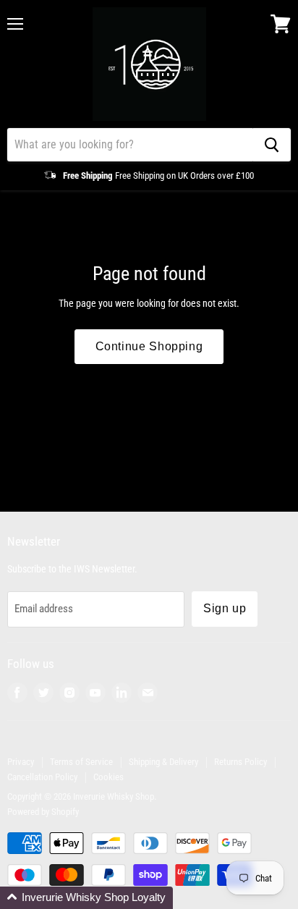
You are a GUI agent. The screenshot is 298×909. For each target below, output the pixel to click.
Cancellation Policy (42, 776)
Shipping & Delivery (163, 761)
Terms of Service (81, 761)
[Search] (271, 144)
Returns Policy (240, 761)
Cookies (108, 776)
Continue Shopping (149, 346)
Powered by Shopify (43, 811)
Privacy (20, 761)
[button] (86, 898)
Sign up (224, 608)
